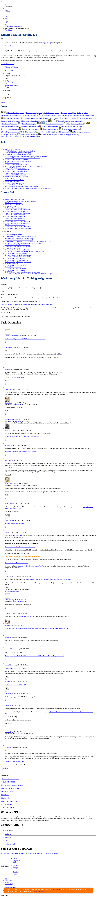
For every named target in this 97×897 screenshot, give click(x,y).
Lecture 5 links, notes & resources (15, 216)
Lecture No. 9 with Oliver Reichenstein (16, 159)
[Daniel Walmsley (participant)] (88, 124)
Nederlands (16, 860)
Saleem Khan (9, 460)
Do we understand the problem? (14, 523)
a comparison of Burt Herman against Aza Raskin (31, 566)
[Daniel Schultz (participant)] (49, 121)
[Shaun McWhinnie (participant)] (41, 124)
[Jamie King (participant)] (50, 129)
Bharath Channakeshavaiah (13, 336)
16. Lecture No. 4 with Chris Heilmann (16, 260)
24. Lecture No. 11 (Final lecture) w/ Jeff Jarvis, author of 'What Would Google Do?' (30, 273)
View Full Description (7, 64)
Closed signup (9, 82)
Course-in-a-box (39, 891)
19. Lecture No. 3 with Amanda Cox (16, 265)
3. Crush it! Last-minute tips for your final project (19, 238)
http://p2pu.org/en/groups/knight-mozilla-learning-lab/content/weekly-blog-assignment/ (26, 304)
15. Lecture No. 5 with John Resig (15, 258)
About (6, 15)
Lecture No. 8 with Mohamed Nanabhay (17, 164)
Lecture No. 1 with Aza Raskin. (14, 185)
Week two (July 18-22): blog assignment (17, 169)
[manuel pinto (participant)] (12, 118)
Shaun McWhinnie (10, 430)
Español (15, 865)
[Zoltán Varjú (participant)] (52, 121)
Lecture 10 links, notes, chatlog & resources (18, 226)
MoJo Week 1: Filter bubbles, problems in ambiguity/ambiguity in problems (48, 579)
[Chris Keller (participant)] (28, 132)
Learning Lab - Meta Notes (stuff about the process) (20, 201)
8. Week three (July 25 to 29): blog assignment (18, 246)
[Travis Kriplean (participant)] (10, 132)
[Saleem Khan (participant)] (70, 129)
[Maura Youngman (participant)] (28, 115)
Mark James (8, 682)
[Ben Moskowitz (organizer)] (15, 113)
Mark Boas (8, 747)
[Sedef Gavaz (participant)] (9, 124)
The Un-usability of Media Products (15, 668)
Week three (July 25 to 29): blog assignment (18, 161)
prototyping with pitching (26, 616)
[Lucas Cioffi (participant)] (20, 129)
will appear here (17, 535)
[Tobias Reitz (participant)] (49, 135)
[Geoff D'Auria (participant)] (43, 115)
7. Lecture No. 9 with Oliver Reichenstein (17, 245)
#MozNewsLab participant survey (15, 225)
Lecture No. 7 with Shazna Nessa (15, 168)
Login (6, 22)
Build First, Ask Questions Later (14, 761)
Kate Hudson (9, 347)
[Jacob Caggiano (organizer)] (34, 113)
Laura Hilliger (9, 732)
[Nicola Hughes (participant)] (81, 132)
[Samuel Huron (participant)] (29, 135)
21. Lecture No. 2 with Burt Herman (15, 268)
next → (3, 770)
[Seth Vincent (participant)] (2, 118)
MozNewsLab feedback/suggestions (15, 208)
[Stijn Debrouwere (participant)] (38, 124)
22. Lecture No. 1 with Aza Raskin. (15, 270)
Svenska (15, 867)
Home (6, 25)
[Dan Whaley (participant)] (68, 118)
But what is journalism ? (18, 377)
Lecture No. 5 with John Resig (14, 173)
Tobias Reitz (8, 445)
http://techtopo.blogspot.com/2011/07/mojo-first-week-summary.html (25, 339)
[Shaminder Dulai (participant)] (72, 126)
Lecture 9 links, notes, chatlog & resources (17, 223)
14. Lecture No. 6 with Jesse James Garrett (17, 257)
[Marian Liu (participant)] (61, 132)
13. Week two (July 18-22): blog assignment (18, 255)
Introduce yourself (10, 178)
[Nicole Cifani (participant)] (51, 118)
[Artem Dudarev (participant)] (43, 124)
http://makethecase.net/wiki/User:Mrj (16, 685)
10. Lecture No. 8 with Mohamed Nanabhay (18, 250)
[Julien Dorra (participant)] (44, 132)
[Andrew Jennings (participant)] (10, 121)
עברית (15, 868)
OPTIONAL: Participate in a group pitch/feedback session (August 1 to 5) (27, 156)
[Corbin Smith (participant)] (80, 129)
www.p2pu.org (56, 889)
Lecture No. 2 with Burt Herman (14, 183)
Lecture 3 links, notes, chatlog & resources (17, 213)
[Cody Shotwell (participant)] (75, 124)
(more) (15, 874)
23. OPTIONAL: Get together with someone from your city (22, 272)
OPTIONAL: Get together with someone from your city (21, 186)
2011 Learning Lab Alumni (13, 149)
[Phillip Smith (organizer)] (5, 113)
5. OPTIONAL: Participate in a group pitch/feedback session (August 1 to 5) (27, 241)
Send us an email (10, 844)
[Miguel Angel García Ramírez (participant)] (34, 121)
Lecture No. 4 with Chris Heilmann (15, 175)
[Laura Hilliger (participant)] (9, 115)
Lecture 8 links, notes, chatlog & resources (17, 221)
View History (9, 30)
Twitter (7, 834)
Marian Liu (8, 613)
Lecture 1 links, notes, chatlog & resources (17, 209)
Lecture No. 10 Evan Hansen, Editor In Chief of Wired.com (22, 158)
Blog (6, 16)
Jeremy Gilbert (9, 665)
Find (6, 5)
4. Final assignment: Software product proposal (19, 240)
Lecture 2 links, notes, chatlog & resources (17, 211)
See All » (3, 102)
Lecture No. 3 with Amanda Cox (14, 180)
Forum (7, 882)
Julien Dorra (8, 389)
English (15, 858)
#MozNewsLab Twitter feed (13, 203)
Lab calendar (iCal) (10, 206)
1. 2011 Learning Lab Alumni (13, 234)
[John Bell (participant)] (51, 115)
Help (6, 18)
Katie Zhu (8, 600)
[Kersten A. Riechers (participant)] (40, 126)
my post (31, 465)
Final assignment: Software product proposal (18, 154)
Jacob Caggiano (9, 419)
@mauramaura (14, 591)
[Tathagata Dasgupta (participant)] (68, 135)
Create (6, 10)
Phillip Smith (8, 403)
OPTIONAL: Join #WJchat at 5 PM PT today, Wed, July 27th (23, 166)
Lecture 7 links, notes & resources (15, 220)
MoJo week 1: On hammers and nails (16, 563)
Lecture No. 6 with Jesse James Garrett (16, 171)
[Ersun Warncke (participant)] (39, 135)
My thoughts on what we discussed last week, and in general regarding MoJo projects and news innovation (36, 628)
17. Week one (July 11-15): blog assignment (18, 262)
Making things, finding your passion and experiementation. (22, 436)
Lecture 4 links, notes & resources (15, 215)
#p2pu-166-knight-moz (11, 85)
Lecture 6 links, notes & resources (15, 218)
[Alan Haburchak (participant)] (19, 124)
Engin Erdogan (9, 520)
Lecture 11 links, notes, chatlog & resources (18, 228)
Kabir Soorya (9, 693)
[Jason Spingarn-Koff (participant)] (31, 118)
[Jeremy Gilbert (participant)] (10, 129)
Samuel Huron (9, 369)
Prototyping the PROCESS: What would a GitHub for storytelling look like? (34, 656)
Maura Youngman (10, 576)
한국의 (15, 872)
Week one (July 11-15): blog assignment (17, 176)
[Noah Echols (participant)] (9, 126)
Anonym (7, 532)
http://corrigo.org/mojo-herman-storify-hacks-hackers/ (20, 451)
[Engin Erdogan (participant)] (18, 135)
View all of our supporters (50, 853)
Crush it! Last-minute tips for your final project (18, 153)
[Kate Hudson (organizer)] (51, 113)
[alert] (48, 890)
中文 (14, 862)
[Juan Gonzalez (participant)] (54, 124)
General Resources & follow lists (14, 199)
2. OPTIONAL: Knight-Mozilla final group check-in (20, 236)
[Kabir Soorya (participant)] (64, 124)
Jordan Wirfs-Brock (10, 649)
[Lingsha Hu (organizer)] (80, 113)
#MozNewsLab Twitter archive (14, 204)
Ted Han (7, 625)
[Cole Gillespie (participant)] (70, 132)
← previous (4, 768)
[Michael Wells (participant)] (30, 129)
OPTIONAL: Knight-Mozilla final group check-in (20, 151)
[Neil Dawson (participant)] (41, 129)
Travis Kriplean (9, 503)
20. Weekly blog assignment (13, 267)
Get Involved (8, 837)
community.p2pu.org (44, 43)
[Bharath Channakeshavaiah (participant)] (69, 121)
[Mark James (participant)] (55, 121)
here (60, 354)
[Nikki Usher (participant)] (40, 115)
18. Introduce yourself (11, 263)
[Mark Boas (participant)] (28, 124)
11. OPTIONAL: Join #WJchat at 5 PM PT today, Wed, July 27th (24, 251)
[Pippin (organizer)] (66, 113)
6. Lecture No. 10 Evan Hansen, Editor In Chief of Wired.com (23, 243)
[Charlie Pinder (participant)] (85, 115)
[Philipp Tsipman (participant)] (86, 118)
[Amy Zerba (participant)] (67, 115)
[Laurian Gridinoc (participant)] (30, 136)
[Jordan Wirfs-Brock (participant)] (52, 126)
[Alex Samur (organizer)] (2, 113)
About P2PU (8, 880)
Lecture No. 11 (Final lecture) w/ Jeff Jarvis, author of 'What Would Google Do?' (29, 188)
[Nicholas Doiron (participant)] (10, 136)
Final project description (12, 163)
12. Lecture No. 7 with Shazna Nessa (16, 253)
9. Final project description (12, 248)
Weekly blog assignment (12, 181)
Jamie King (8, 637)
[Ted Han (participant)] (85, 124)
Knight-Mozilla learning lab (13, 26)
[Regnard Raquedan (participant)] (28, 126)
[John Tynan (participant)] (9, 135)
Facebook (7, 830)
